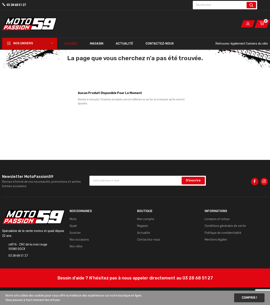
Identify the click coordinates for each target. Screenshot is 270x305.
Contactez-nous (148, 239)
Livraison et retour (217, 219)
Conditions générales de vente (225, 226)
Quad (73, 226)
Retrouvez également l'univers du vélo (242, 43)
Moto (73, 219)
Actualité (143, 233)
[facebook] (254, 181)
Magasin (142, 226)
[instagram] (264, 181)
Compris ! (249, 298)
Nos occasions (79, 239)
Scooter (75, 233)
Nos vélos (76, 246)
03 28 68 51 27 (16, 5)
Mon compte (145, 219)
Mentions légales (216, 239)
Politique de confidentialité (223, 233)
